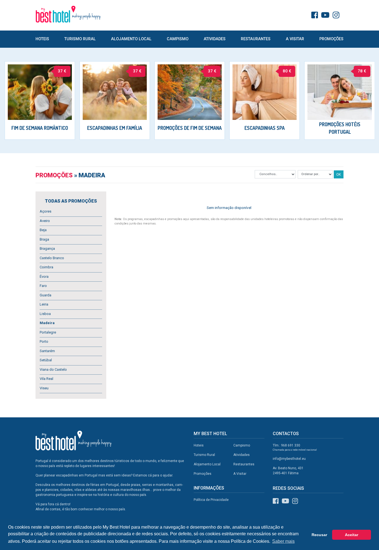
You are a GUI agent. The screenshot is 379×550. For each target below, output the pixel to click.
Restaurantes (256, 39)
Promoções (331, 39)
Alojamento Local (131, 39)
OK (338, 174)
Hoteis (42, 39)
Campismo (177, 39)
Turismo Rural (80, 39)
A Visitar (295, 39)
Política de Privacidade (211, 500)
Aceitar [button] (351, 535)
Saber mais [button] (283, 541)
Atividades (215, 39)
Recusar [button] (319, 535)
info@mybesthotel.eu (289, 459)
